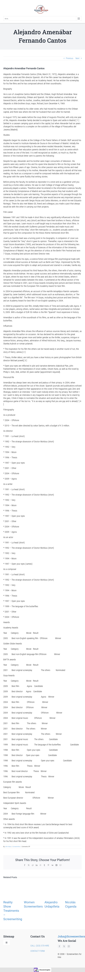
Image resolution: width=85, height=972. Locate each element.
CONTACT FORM (37, 951)
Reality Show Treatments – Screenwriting (12, 910)
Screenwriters (16, 846)
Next (77, 58)
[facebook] (59, 946)
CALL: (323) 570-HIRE (39, 945)
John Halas (8, 846)
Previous (69, 58)
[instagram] (69, 946)
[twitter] (64, 946)
